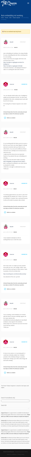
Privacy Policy (21, 454)
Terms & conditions (11, 454)
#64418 (15, 47)
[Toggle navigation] (28, 3)
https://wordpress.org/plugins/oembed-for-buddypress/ (13, 63)
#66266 (15, 308)
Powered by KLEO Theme (21, 451)
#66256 (15, 232)
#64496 (15, 89)
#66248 (15, 137)
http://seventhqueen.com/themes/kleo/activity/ (14, 274)
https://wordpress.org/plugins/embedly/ (12, 66)
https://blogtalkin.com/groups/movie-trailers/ (14, 161)
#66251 (15, 189)
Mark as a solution (5, 117)
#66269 (15, 347)
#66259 (15, 259)
